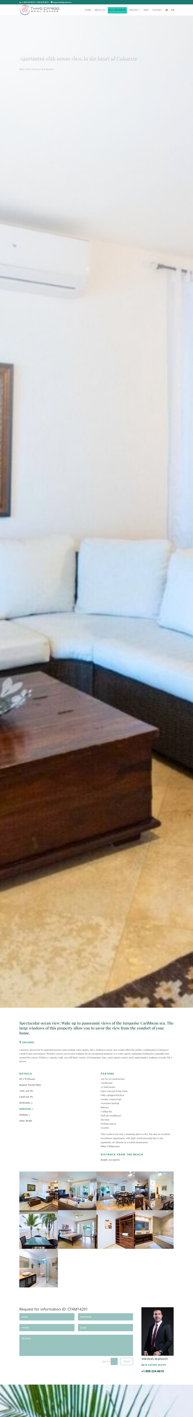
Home (88, 10)
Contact (157, 10)
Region (133, 10)
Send (126, 1361)
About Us (100, 10)
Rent (146, 10)
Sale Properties (117, 10)
